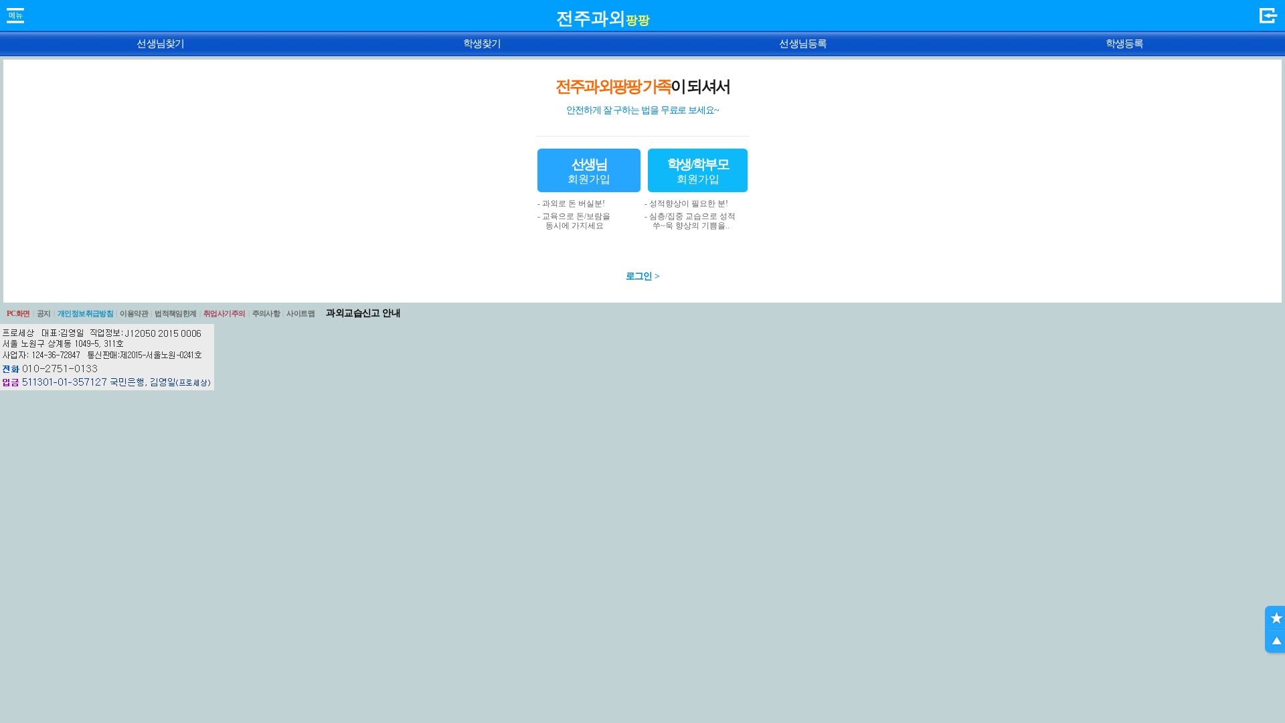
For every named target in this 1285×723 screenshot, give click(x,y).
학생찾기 (482, 43)
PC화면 (18, 313)
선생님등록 (803, 43)
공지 (44, 313)
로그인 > (643, 276)
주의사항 (266, 313)
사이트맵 (300, 313)
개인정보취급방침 (86, 313)
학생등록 (1125, 43)
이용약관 (134, 313)
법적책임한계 (176, 313)
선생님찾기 (160, 43)
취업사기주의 (224, 313)
